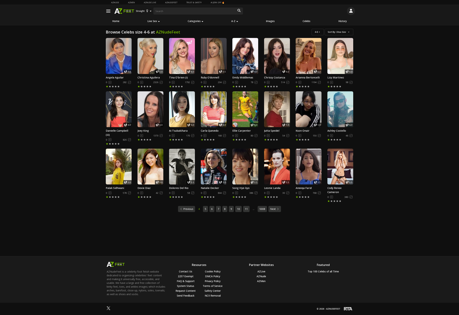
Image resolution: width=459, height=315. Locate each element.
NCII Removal (213, 295)
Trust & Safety (194, 2)
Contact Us (185, 271)
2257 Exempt (185, 276)
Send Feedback (185, 295)
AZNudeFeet (171, 2)
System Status (185, 286)
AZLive (261, 271)
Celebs (306, 21)
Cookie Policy (213, 271)
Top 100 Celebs (323, 271)
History (342, 21)
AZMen (131, 2)
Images (270, 21)
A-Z (233, 21)
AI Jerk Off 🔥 (217, 2)
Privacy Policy (213, 281)
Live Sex (152, 21)
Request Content (186, 290)
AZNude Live (150, 2)
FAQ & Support (186, 281)
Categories (194, 21)
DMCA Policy (212, 276)
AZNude (115, 2)
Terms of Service (213, 286)
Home (115, 21)
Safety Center (213, 290)
